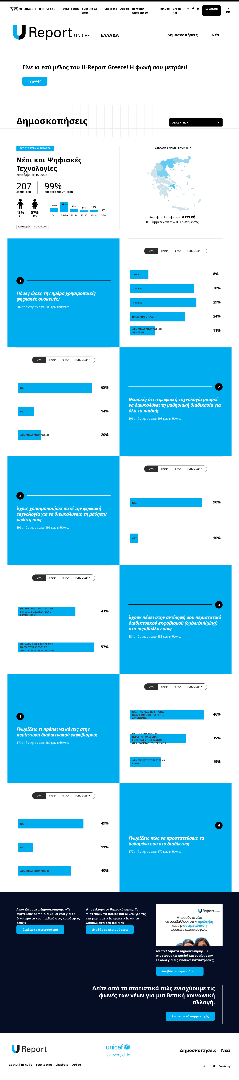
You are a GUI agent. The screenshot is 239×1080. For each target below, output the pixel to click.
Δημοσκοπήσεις (182, 34)
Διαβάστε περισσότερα (40, 930)
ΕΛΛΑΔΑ (110, 35)
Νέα (215, 34)
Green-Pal (177, 10)
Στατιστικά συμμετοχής (190, 1016)
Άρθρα (124, 8)
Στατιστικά (71, 8)
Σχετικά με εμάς (89, 10)
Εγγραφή (211, 8)
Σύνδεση (224, 1066)
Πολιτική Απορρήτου (140, 10)
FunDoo (165, 8)
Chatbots (110, 8)
